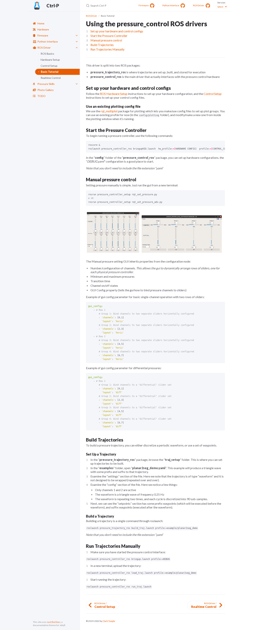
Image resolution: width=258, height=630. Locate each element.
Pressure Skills (46, 83)
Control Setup (49, 65)
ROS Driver (44, 47)
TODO (41, 96)
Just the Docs (53, 622)
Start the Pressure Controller (108, 35)
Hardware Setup (50, 59)
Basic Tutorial (49, 71)
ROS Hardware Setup (113, 93)
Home (40, 23)
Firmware (42, 35)
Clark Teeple (109, 621)
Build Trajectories (102, 44)
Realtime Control (51, 77)
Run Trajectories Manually (107, 49)
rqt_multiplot (109, 111)
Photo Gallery (45, 89)
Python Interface (47, 41)
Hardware (43, 29)
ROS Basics (47, 53)
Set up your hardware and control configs (116, 31)
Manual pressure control (106, 40)
